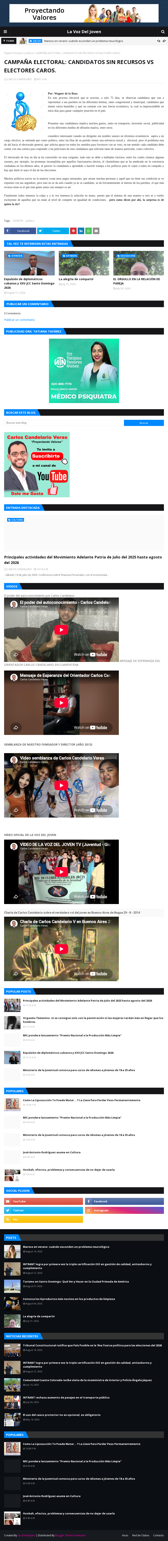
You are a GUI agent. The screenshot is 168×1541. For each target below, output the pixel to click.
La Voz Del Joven (84, 31)
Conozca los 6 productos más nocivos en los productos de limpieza (69, 1299)
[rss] (43, 1219)
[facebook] (124, 1201)
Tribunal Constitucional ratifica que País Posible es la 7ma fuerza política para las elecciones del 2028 (92, 1345)
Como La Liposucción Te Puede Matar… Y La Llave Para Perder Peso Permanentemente (81, 1100)
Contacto (158, 1535)
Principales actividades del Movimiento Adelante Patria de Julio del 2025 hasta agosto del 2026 (83, 560)
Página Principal (13, 53)
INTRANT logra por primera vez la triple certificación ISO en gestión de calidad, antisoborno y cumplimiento (87, 1266)
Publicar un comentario (19, 320)
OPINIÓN (18, 220)
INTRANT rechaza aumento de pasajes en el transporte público (66, 1397)
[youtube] (43, 1201)
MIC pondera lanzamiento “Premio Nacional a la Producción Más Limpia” (72, 1035)
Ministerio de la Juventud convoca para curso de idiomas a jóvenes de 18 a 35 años (79, 1070)
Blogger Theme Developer (70, 1535)
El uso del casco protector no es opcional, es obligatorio (62, 1415)
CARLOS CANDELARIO (19, 79)
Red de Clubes (140, 1535)
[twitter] (43, 1210)
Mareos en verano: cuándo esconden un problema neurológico (83, 41)
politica (29, 53)
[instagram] (124, 1210)
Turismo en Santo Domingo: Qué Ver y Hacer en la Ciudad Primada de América (76, 1281)
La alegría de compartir (76, 279)
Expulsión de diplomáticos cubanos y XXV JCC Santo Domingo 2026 (29, 283)
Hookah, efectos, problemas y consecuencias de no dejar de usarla (69, 1169)
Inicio (125, 1535)
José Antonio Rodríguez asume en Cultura (52, 1152)
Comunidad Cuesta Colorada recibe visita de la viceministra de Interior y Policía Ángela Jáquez (87, 1380)
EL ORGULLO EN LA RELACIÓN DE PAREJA (136, 281)
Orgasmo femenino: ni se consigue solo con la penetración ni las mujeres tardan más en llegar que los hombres (93, 1020)
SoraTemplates (26, 1535)
